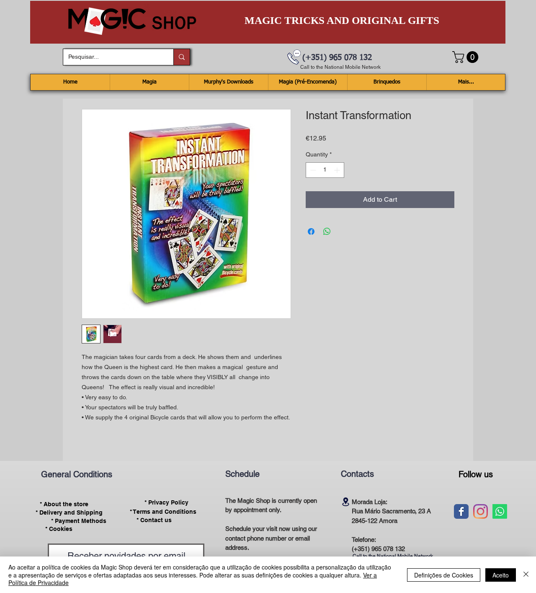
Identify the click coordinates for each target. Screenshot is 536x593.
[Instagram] (480, 511)
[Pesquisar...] (181, 57)
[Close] (526, 574)
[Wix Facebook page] (461, 511)
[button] (466, 57)
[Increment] (337, 170)
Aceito (500, 575)
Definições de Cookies (443, 575)
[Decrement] (312, 170)
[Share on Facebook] (311, 231)
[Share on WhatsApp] (327, 231)
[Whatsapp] (499, 511)
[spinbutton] (324, 170)
